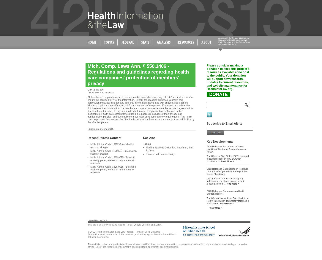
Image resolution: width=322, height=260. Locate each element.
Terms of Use (142, 232)
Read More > (227, 161)
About (206, 42)
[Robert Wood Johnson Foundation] (234, 236)
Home (92, 42)
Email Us (155, 232)
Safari (158, 224)
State (145, 42)
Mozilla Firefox (125, 224)
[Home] (117, 27)
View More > (215, 208)
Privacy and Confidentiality (160, 154)
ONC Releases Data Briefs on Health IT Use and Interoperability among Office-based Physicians (227, 171)
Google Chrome (142, 224)
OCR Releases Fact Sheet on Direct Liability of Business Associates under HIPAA (227, 149)
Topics (109, 42)
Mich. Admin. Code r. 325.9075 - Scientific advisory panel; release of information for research (113, 160)
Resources (186, 42)
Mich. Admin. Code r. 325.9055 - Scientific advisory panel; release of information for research (113, 169)
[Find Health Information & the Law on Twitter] (210, 117)
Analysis (164, 42)
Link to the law (95, 89)
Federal (127, 42)
